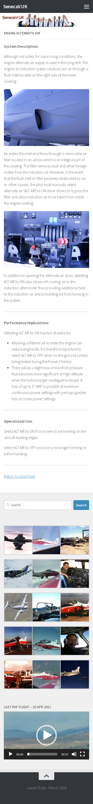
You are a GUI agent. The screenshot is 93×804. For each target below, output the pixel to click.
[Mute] (74, 754)
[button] (46, 735)
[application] (46, 736)
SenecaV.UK (15, 6)
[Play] (10, 754)
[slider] (42, 754)
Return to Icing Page (19, 476)
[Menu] (86, 6)
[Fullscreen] (82, 754)
